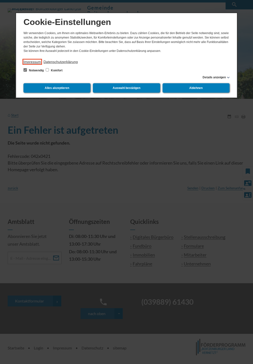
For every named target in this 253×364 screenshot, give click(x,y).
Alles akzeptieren (57, 88)
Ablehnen (196, 88)
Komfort (56, 70)
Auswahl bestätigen (126, 88)
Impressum (32, 62)
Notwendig (36, 70)
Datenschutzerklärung (60, 62)
